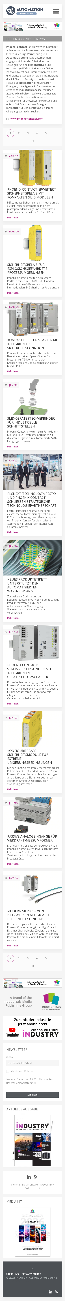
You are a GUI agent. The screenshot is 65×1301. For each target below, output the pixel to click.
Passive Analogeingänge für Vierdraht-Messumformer (32, 838)
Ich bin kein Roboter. (22, 1071)
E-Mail (10, 1057)
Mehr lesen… (13, 217)
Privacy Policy (31, 1274)
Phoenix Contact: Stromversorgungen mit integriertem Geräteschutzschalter (29, 671)
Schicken (32, 1094)
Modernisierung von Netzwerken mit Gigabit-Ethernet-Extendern (29, 915)
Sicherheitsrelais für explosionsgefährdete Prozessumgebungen (27, 268)
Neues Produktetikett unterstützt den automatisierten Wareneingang (27, 585)
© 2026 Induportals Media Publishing (31, 1277)
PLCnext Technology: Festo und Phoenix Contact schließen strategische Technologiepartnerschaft (32, 499)
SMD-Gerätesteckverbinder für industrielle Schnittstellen (31, 422)
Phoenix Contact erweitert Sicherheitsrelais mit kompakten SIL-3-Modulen (31, 193)
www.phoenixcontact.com (26, 118)
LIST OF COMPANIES (18, 1281)
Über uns (12, 1274)
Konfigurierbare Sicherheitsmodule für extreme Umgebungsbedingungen (29, 756)
